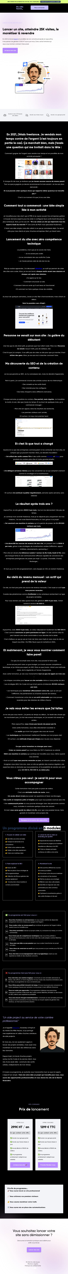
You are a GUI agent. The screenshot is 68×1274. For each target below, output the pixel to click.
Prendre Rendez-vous (47, 1165)
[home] (19, 7)
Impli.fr (16, 39)
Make (57, 456)
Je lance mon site (10, 50)
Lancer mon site (34, 1250)
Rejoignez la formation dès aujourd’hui (34, 820)
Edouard (16, 1028)
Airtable (50, 456)
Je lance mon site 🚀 (20, 1165)
